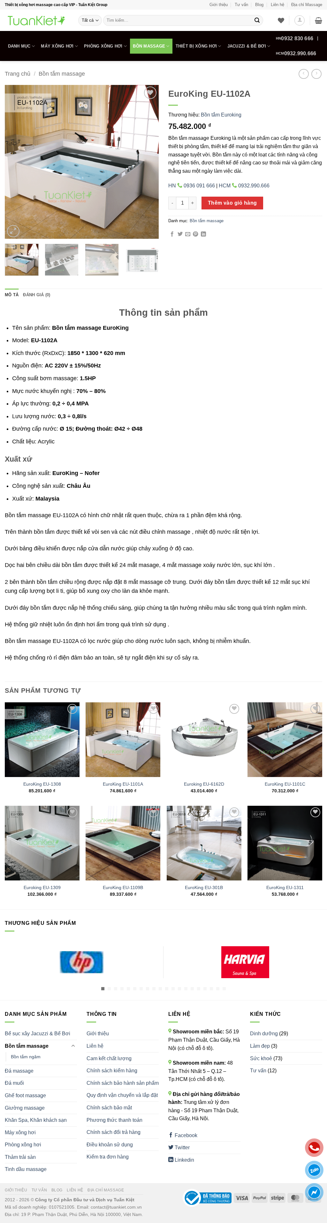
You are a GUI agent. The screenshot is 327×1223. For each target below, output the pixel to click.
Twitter (181, 1147)
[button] (299, 20)
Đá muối (14, 1083)
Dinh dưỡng (264, 1033)
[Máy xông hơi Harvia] (245, 962)
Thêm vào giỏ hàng (232, 203)
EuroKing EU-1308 (42, 784)
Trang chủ (17, 73)
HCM (296, 53)
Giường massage (25, 1108)
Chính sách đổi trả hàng (114, 1132)
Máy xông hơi (57, 46)
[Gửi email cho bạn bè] (187, 234)
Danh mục (19, 46)
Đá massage (19, 1071)
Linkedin (183, 1160)
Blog (259, 4)
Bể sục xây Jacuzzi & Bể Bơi (37, 1033)
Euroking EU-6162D (204, 784)
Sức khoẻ (261, 1058)
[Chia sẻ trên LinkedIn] (203, 234)
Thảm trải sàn (20, 1157)
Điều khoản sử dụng (110, 1144)
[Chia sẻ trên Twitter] (180, 234)
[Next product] (303, 74)
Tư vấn (241, 4)
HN (294, 38)
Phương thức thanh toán (114, 1120)
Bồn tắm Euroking (221, 114)
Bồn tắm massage (62, 73)
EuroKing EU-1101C (285, 784)
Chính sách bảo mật (109, 1107)
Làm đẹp (260, 1046)
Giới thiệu (218, 4)
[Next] (147, 162)
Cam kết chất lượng (109, 1058)
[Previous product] (316, 74)
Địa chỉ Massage (306, 4)
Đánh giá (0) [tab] (36, 294)
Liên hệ (277, 4)
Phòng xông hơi (103, 46)
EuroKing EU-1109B (123, 887)
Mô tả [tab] (12, 294)
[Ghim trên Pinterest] (195, 234)
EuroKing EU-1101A (123, 784)
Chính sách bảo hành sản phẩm (123, 1083)
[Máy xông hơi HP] (82, 962)
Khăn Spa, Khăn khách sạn (36, 1120)
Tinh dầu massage (26, 1169)
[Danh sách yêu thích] (281, 20)
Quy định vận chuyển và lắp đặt (122, 1095)
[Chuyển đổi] (73, 1046)
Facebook (185, 1135)
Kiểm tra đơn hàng (108, 1156)
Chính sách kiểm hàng (112, 1070)
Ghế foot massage (25, 1095)
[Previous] (16, 162)
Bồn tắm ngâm (26, 1056)
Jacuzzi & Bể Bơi (246, 46)
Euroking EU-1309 (42, 887)
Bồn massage (149, 46)
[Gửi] (257, 20)
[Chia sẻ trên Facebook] (172, 234)
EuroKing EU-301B (204, 887)
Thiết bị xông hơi (196, 46)
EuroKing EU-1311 (285, 887)
